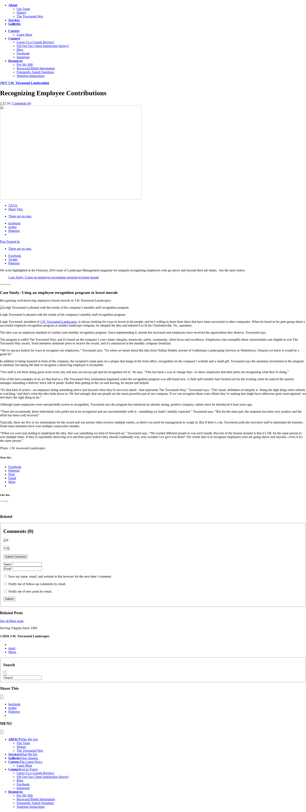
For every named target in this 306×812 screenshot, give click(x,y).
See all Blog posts (12, 621)
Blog (20, 49)
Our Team (23, 9)
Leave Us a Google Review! (35, 42)
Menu (12, 652)
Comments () (21, 103)
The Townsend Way (30, 16)
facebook (14, 223)
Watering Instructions (31, 76)
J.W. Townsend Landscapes (58, 321)
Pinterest (14, 231)
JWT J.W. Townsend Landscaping (24, 83)
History (21, 12)
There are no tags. (20, 216)
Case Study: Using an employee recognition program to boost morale (53, 277)
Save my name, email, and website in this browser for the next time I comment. (60, 576)
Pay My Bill (25, 64)
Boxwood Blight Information (36, 68)
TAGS (12, 205)
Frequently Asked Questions (35, 72)
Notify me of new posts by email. (30, 591)
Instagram (23, 57)
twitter (12, 227)
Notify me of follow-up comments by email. (37, 584)
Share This (15, 209)
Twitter (13, 259)
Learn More (24, 34)
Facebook (23, 53)
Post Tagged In (10, 241)
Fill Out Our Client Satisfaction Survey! (43, 46)
